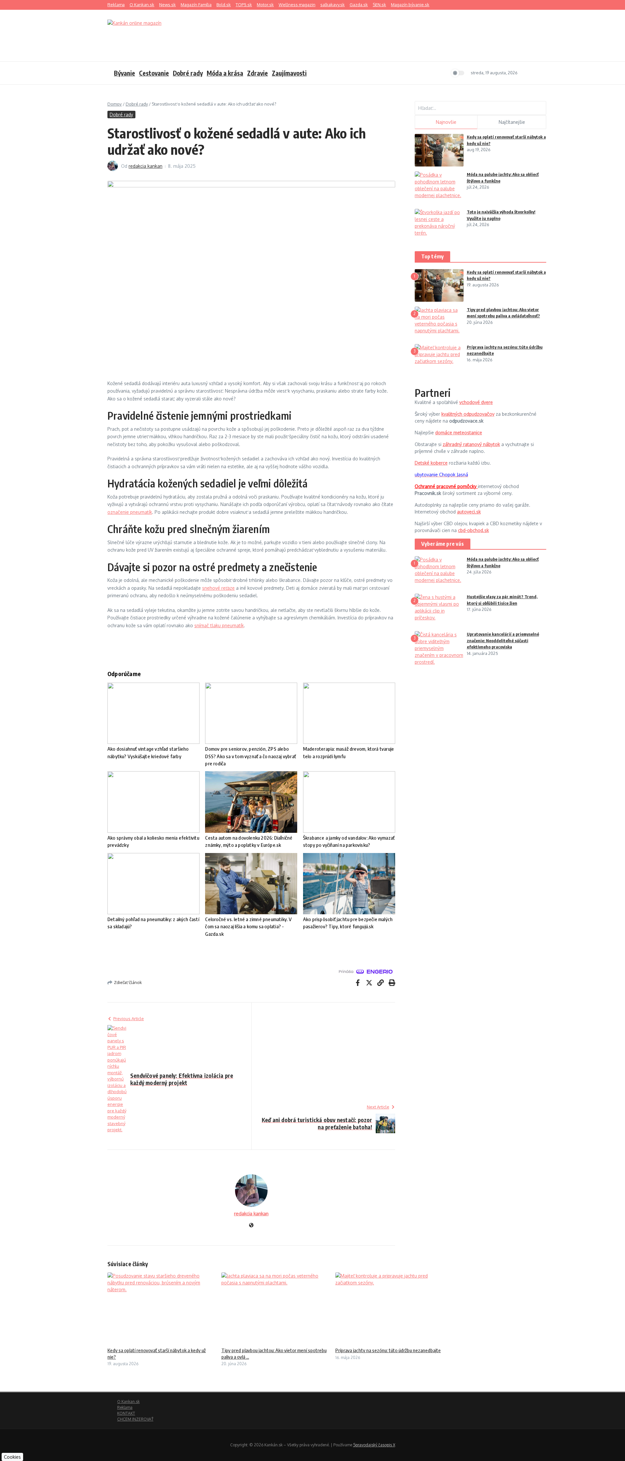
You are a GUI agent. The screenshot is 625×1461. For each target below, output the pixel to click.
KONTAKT (126, 1413)
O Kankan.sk (142, 4)
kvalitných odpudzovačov (467, 414)
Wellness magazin (297, 4)
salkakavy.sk (332, 4)
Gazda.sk (359, 4)
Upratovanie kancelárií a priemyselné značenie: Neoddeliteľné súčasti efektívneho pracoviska (503, 640)
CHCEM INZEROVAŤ (135, 1419)
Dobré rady (188, 73)
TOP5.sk (244, 4)
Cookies (12, 1457)
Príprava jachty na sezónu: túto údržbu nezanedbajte (388, 1350)
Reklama (116, 4)
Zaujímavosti (289, 73)
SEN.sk (379, 4)
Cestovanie (154, 73)
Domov (114, 104)
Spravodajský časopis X (374, 1444)
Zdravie (257, 73)
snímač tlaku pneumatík (219, 625)
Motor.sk (265, 4)
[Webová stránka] (251, 1225)
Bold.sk (223, 4)
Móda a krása (225, 73)
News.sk (167, 4)
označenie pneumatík (129, 512)
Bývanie (124, 73)
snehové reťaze (218, 588)
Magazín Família (196, 4)
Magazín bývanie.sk (410, 4)
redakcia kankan (145, 166)
